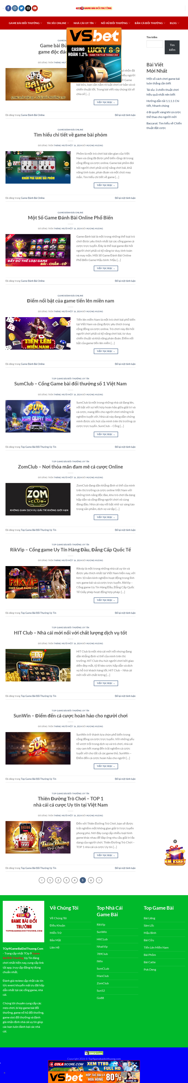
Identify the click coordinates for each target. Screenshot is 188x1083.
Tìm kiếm (152, 37)
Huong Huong (94, 145)
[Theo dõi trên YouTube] (35, 8)
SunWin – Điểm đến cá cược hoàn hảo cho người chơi (71, 715)
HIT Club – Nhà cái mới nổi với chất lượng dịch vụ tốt (70, 632)
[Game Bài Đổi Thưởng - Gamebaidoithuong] (94, 8)
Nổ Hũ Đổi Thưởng (114, 23)
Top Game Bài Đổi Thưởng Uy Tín (70, 378)
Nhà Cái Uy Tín (84, 23)
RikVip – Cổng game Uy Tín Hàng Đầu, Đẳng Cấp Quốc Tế (70, 549)
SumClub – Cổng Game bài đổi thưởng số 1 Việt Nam (70, 383)
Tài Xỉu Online (56, 23)
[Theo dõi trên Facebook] (8, 8)
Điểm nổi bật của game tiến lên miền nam (70, 300)
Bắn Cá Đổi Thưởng (149, 23)
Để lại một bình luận (125, 115)
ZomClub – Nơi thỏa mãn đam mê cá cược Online (70, 466)
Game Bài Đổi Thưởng (24, 23)
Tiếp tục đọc (106, 102)
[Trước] (42, 880)
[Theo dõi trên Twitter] (22, 8)
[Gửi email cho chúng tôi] (28, 8)
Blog (173, 23)
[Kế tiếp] (99, 880)
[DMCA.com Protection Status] (94, 1052)
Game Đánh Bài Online (33, 115)
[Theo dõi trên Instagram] (15, 8)
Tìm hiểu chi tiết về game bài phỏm (70, 134)
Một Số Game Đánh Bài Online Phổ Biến (70, 217)
